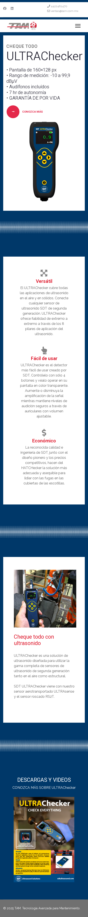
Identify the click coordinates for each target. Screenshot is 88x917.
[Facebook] (4, 8)
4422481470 (59, 6)
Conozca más (32, 112)
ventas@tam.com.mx (64, 11)
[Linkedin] (12, 8)
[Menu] (78, 25)
